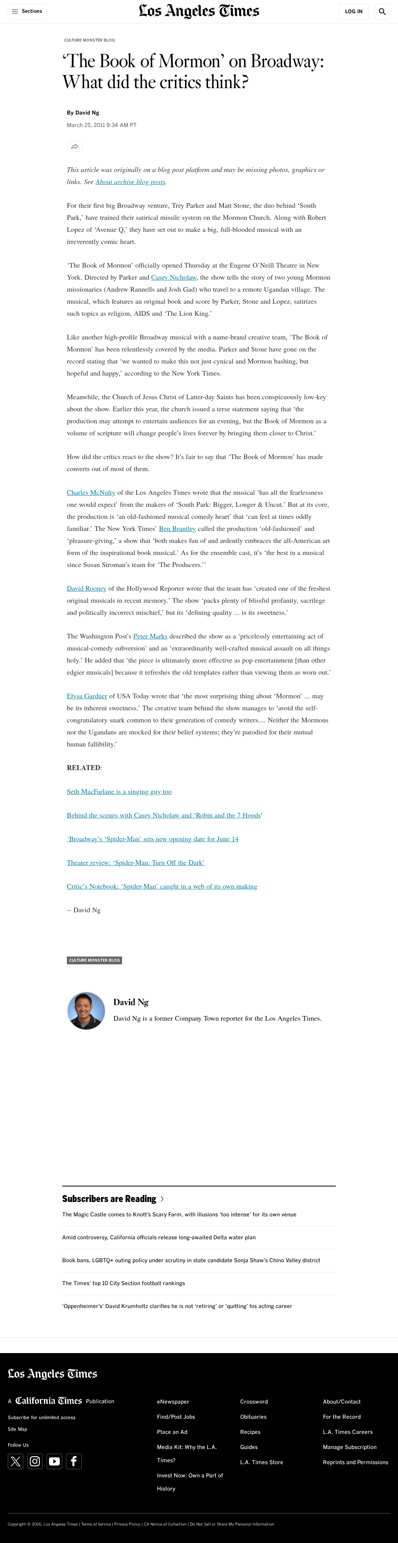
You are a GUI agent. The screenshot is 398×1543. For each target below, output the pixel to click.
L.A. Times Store (261, 1462)
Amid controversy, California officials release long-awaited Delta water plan (159, 1237)
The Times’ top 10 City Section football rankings (123, 1283)
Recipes (250, 1432)
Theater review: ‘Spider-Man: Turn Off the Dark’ (136, 862)
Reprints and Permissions (355, 1462)
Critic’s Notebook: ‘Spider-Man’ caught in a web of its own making (162, 886)
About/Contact (342, 1402)
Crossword (254, 1402)
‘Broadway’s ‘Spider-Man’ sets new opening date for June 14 (153, 838)
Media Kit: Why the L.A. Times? (187, 1454)
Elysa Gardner (87, 695)
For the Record (342, 1417)
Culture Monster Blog (89, 40)
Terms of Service (96, 1524)
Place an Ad (172, 1432)
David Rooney (86, 588)
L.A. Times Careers (348, 1432)
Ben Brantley (177, 528)
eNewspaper (173, 1402)
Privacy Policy (127, 1524)
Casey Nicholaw (173, 277)
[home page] (199, 10)
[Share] (75, 146)
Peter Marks (150, 635)
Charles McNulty (91, 492)
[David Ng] (86, 1011)
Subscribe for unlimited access (41, 1418)
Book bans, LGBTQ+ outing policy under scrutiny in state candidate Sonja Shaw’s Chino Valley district (191, 1260)
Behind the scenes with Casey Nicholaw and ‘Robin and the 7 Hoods (163, 814)
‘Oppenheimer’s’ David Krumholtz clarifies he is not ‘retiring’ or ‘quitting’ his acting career (177, 1306)
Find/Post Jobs (176, 1417)
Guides (249, 1447)
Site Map (17, 1429)
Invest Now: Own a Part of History (190, 1482)
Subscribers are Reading (109, 1198)
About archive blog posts (130, 181)
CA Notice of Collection (165, 1524)
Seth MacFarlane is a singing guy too (119, 791)
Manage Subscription (350, 1447)
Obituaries (253, 1417)
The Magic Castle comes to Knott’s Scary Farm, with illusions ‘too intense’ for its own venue (179, 1215)
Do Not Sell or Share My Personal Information (232, 1524)
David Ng (87, 113)
